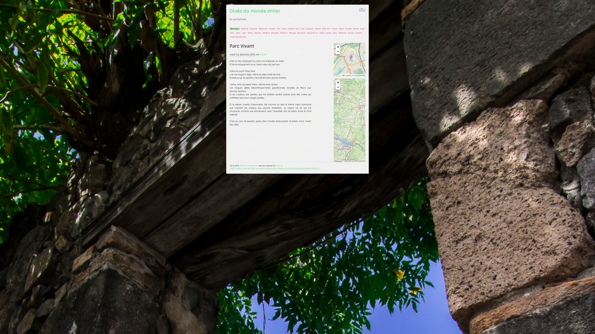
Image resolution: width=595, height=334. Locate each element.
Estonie (318, 29)
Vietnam (358, 33)
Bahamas (245, 29)
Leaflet (347, 75)
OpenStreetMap (360, 75)
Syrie (335, 33)
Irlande (356, 29)
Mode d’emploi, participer (240, 168)
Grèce (341, 29)
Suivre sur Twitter (292, 168)
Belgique (253, 29)
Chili (278, 29)
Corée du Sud (293, 29)
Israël (362, 29)
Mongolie (275, 33)
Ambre (263, 54)
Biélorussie (263, 29)
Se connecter (306, 168)
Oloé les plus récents (275, 168)
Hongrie (348, 29)
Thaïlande (342, 33)
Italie (232, 33)
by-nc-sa (279, 166)
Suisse (328, 33)
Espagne (309, 29)
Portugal (292, 33)
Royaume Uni (312, 33)
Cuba (302, 29)
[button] (350, 57)
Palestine (284, 33)
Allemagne (234, 29)
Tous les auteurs (258, 168)
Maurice (257, 33)
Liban (244, 33)
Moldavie (266, 33)
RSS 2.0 (316, 168)
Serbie (321, 33)
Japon (237, 33)
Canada (272, 29)
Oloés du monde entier (255, 11)
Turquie (351, 33)
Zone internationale (238, 37)
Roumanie (301, 33)
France (334, 29)
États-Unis (326, 29)
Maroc (250, 33)
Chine (284, 29)
